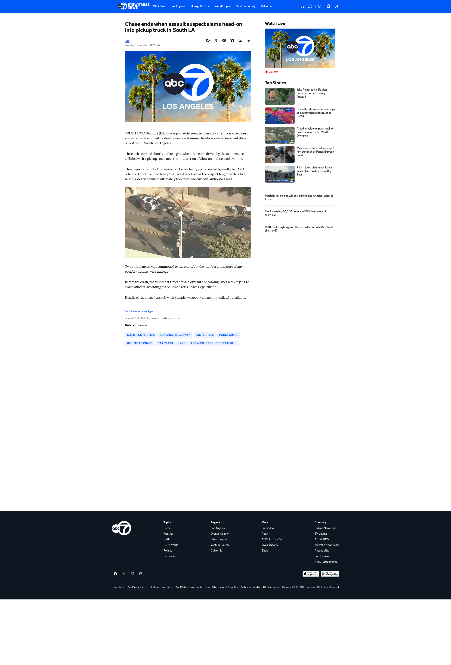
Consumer (169, 556)
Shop (265, 550)
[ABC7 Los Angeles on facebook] (115, 573)
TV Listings (321, 533)
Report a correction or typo (139, 311)
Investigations (270, 545)
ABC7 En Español (272, 539)
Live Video (268, 528)
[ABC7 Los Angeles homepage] (134, 6)
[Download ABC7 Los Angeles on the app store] (310, 574)
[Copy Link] (248, 40)
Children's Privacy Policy (161, 587)
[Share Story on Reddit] (224, 40)
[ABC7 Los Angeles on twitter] (123, 573)
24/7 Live (159, 6)
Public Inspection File (250, 587)
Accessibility (322, 550)
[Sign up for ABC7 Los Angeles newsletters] (140, 573)
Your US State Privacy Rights (188, 587)
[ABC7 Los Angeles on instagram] (132, 573)
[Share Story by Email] (240, 40)
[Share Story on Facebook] (208, 40)
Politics (167, 550)
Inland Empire (222, 6)
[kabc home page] (121, 528)
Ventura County (245, 6)
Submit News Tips (325, 528)
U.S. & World (170, 545)
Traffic (167, 539)
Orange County (200, 6)
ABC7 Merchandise (326, 562)
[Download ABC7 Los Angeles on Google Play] (330, 574)
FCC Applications (271, 587)
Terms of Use (211, 587)
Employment (322, 556)
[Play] (300, 48)
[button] (112, 6)
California (266, 6)
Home (167, 528)
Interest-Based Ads (229, 587)
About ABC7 (322, 539)
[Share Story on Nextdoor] (232, 40)
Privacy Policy (118, 587)
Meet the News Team (327, 545)
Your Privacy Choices (137, 587)
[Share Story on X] (216, 40)
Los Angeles (178, 6)
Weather (168, 533)
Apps (265, 533)
